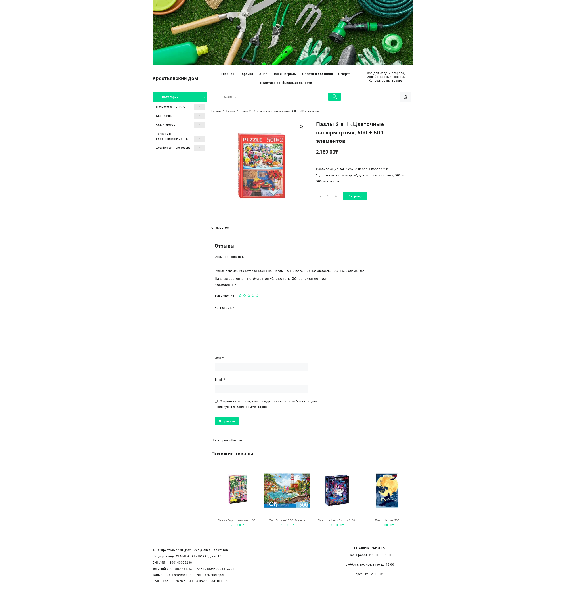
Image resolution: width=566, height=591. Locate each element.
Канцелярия (165, 115)
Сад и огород (166, 124)
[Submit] (334, 97)
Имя (219, 358)
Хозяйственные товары (173, 147)
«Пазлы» (236, 440)
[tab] (222, 228)
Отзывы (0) (220, 227)
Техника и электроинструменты (172, 136)
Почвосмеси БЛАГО (170, 106)
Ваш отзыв (224, 307)
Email (220, 379)
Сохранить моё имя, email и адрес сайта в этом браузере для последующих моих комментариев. (266, 404)
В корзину (355, 196)
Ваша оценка (226, 295)
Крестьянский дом (175, 78)
